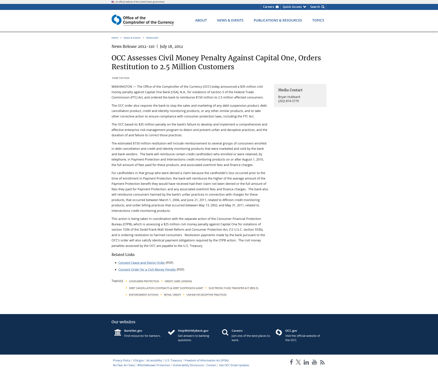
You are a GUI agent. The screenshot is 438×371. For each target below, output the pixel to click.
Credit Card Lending (178, 281)
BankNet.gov (133, 331)
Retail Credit (172, 294)
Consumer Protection (144, 281)
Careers (268, 7)
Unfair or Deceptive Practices (206, 294)
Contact (211, 365)
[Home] (173, 332)
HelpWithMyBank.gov (193, 331)
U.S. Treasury (173, 360)
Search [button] (315, 7)
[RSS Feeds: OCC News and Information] (322, 362)
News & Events (132, 37)
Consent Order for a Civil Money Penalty (147, 269)
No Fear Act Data (124, 365)
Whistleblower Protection (153, 365)
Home (115, 37)
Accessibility (154, 360)
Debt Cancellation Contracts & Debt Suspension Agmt (166, 288)
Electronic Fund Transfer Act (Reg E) (233, 288)
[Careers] (226, 332)
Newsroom (152, 37)
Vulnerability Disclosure (188, 365)
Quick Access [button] (292, 7)
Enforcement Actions (143, 294)
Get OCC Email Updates (234, 365)
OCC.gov (291, 331)
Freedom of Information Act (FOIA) (207, 360)
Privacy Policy (121, 360)
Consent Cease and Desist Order (141, 263)
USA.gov (138, 360)
